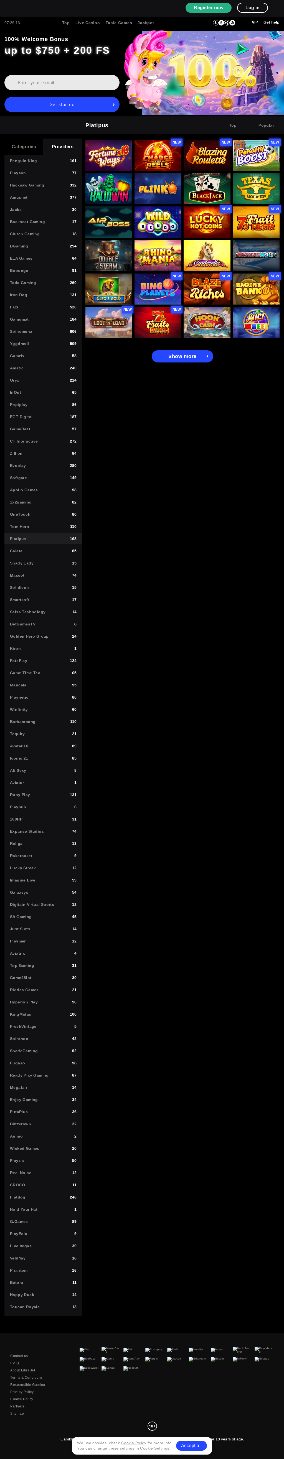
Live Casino (87, 23)
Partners (17, 1406)
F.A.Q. (15, 1363)
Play (109, 146)
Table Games (119, 23)
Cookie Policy (21, 1399)
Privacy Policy (22, 1392)
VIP (255, 22)
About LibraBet (22, 1370)
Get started (62, 104)
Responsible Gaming (27, 1385)
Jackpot (146, 23)
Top (66, 23)
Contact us (19, 1356)
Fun (104, 159)
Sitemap (17, 1413)
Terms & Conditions (26, 1377)
